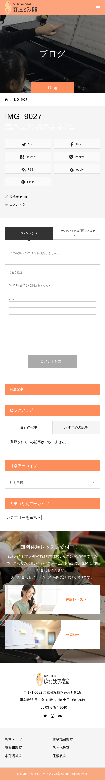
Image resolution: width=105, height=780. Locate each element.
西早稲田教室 (62, 739)
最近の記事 (28, 427)
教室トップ (13, 739)
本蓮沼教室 (13, 756)
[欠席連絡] (52, 620)
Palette (24, 196)
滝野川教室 (13, 748)
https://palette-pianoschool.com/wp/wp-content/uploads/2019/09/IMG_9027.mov (40, 127)
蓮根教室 (59, 756)
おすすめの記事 (76, 427)
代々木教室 (61, 748)
